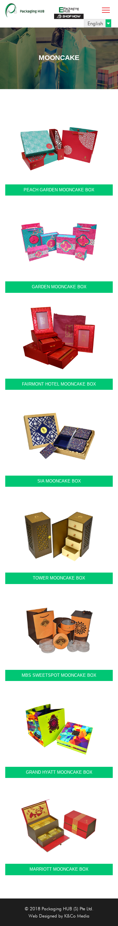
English (95, 23)
